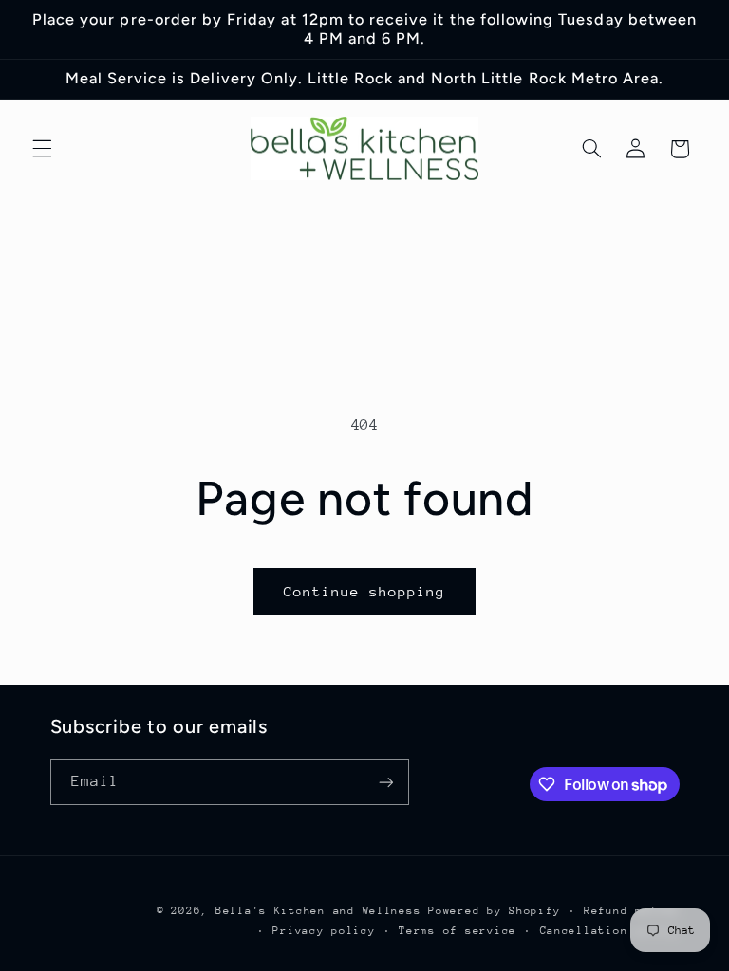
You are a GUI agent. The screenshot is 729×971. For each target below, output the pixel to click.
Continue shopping (365, 591)
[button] (42, 149)
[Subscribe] (385, 782)
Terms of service (457, 931)
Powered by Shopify (494, 911)
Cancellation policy (610, 931)
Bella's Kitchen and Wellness (318, 911)
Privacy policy (323, 931)
